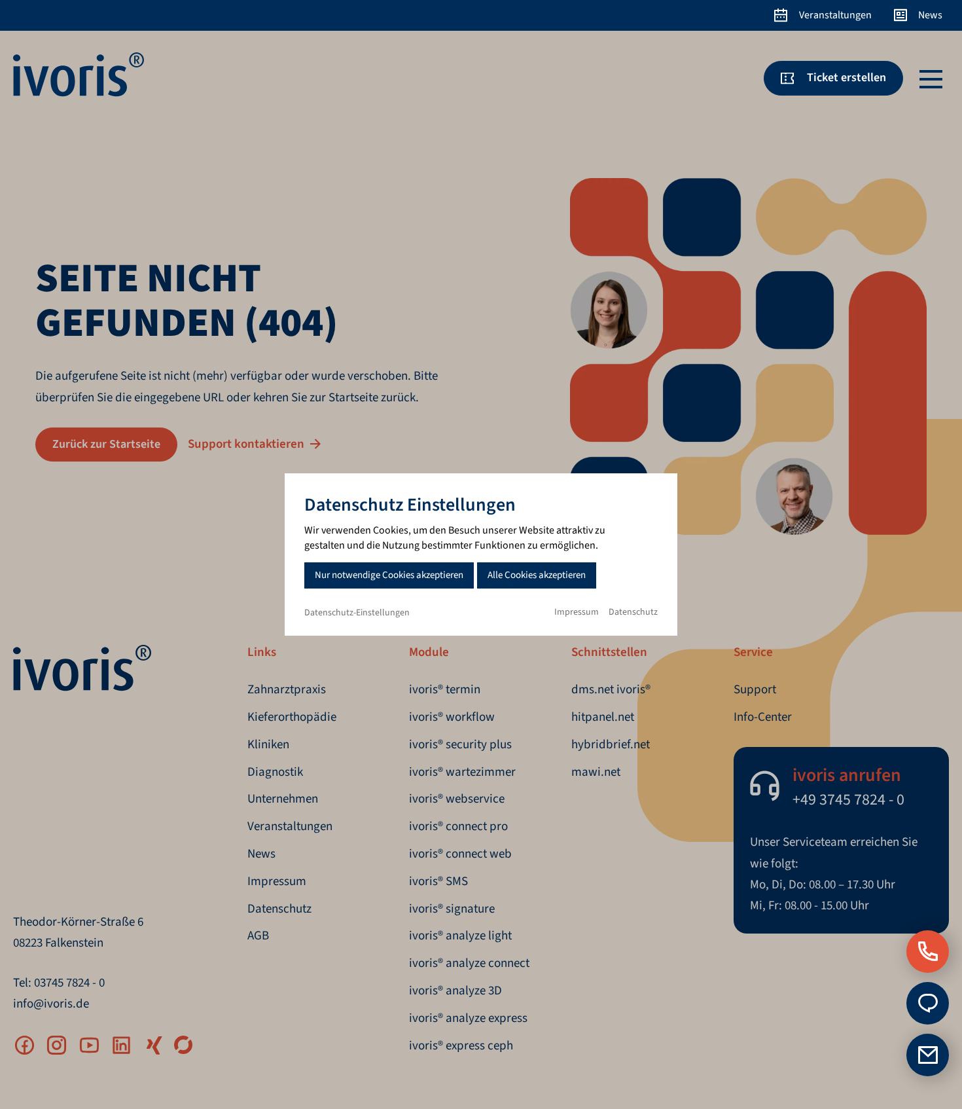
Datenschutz (633, 612)
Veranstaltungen (835, 15)
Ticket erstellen (846, 77)
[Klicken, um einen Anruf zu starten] (927, 951)
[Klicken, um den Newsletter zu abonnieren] (927, 1055)
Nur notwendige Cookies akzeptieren (389, 575)
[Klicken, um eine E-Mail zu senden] (927, 1003)
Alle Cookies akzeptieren (537, 575)
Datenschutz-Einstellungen (357, 612)
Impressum (576, 612)
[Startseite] (78, 93)
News (930, 15)
